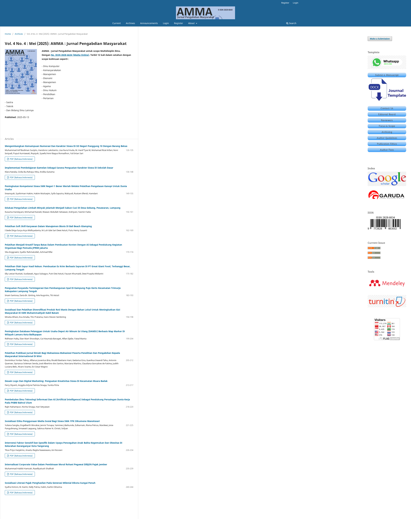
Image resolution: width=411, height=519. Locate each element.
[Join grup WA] (387, 68)
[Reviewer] (387, 121)
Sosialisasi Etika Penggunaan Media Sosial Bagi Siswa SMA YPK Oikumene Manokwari (52, 421)
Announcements (149, 23)
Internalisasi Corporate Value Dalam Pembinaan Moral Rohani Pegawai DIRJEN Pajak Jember (56, 464)
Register (178, 23)
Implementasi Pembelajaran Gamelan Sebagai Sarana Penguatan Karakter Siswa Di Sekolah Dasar (59, 167)
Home (8, 33)
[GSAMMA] (387, 185)
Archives (130, 23)
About (191, 23)
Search (292, 23)
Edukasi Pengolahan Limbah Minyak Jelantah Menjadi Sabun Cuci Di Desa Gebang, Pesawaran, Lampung (62, 207)
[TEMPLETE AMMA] (387, 101)
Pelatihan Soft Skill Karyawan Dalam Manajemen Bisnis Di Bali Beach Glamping (48, 226)
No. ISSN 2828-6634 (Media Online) (70, 54)
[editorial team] (387, 115)
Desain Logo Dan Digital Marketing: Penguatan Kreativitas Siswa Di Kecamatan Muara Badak (56, 381)
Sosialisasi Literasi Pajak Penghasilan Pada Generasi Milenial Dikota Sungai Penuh (50, 482)
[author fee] (387, 151)
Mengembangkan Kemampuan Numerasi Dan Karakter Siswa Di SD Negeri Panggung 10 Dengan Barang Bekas (66, 146)
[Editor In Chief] (387, 109)
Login (166, 23)
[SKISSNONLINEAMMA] (384, 229)
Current (116, 23)
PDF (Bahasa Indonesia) (21, 158)
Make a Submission (380, 38)
